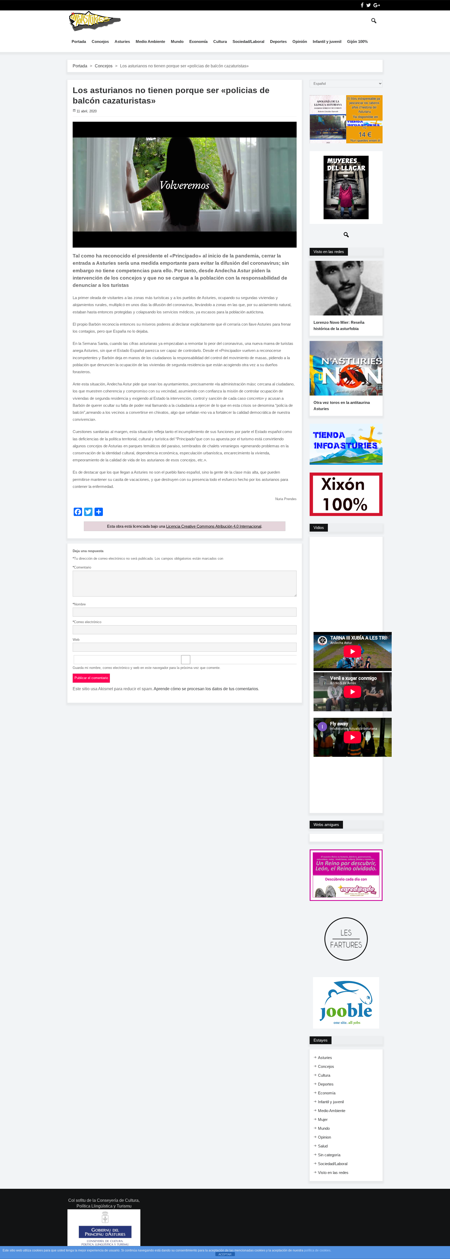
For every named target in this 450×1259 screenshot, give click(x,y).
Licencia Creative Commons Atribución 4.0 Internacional (213, 526)
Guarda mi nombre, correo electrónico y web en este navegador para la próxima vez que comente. (147, 668)
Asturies (122, 41)
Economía (198, 41)
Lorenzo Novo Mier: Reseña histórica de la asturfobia (339, 325)
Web (76, 640)
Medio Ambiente (150, 41)
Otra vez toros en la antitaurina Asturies (342, 405)
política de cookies (317, 1250)
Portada (79, 41)
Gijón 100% (357, 41)
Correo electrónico (87, 622)
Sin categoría (329, 1155)
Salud (323, 1146)
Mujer (323, 1119)
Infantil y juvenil (327, 41)
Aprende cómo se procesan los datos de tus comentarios (206, 689)
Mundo (177, 41)
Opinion (324, 1137)
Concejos (100, 41)
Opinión (299, 41)
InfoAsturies (95, 20)
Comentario (82, 567)
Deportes (278, 41)
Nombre (79, 604)
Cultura (220, 41)
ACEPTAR (225, 1254)
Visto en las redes (333, 1172)
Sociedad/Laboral (248, 41)
